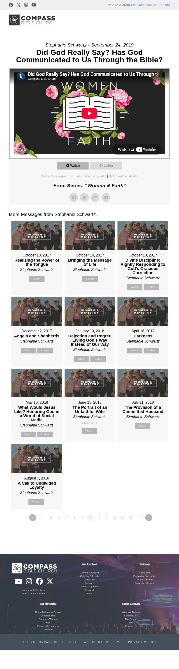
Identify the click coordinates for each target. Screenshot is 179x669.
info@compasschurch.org (151, 5)
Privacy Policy (142, 642)
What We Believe (131, 612)
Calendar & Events (89, 576)
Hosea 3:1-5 (90, 423)
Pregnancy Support (145, 583)
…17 (140, 517)
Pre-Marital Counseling (144, 576)
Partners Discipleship (48, 626)
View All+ (48, 629)
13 (114, 517)
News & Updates (89, 586)
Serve (89, 593)
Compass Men (48, 615)
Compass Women (48, 619)
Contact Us (131, 626)
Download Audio (125, 176)
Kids (48, 622)
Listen (108, 165)
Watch (75, 165)
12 (106, 517)
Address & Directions (34, 590)
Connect (89, 590)
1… (42, 517)
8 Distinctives (131, 615)
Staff (131, 622)
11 (98, 517)
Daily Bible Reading (90, 572)
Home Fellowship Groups (48, 612)
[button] (167, 20)
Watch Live (89, 579)
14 (122, 517)
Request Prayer (145, 579)
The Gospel (131, 619)
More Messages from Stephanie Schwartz (74, 176)
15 (130, 517)
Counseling (145, 572)
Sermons (89, 583)
